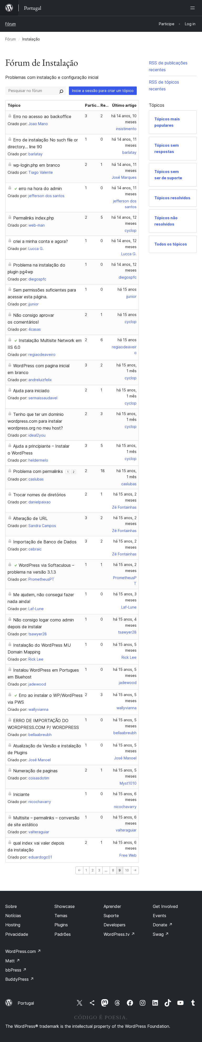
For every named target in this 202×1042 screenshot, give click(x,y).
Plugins (61, 924)
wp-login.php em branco (36, 165)
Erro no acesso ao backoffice (42, 116)
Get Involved (165, 906)
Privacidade (16, 934)
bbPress (16, 970)
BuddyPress (19, 979)
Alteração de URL (30, 518)
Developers (114, 924)
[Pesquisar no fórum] (61, 90)
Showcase (64, 906)
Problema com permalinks (38, 471)
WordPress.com (23, 951)
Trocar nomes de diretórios (39, 494)
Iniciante (21, 794)
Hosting (12, 924)
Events (159, 915)
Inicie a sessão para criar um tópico (103, 90)
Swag (161, 934)
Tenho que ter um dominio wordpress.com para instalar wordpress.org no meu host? (36, 421)
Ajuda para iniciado (31, 390)
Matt (12, 960)
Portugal (26, 1003)
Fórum (10, 24)
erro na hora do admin (40, 188)
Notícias (13, 915)
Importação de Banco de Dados (45, 541)
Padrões (62, 934)
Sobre (11, 906)
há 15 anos (127, 289)
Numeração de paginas (35, 770)
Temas (60, 915)
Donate (163, 924)
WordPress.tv (119, 934)
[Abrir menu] (193, 8)
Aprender (112, 906)
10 (127, 870)
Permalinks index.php (33, 218)
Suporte (111, 915)
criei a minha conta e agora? (40, 241)
